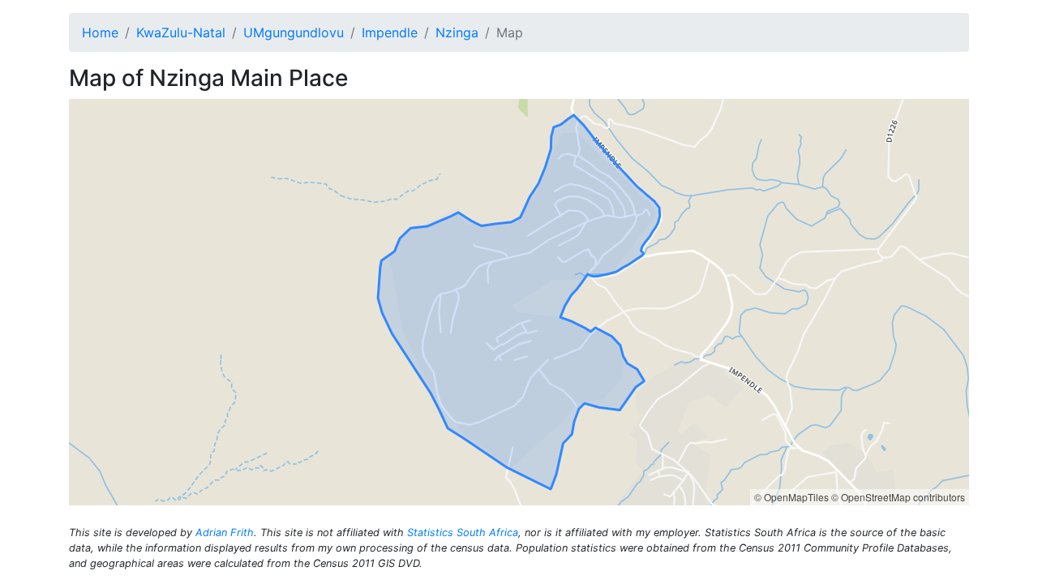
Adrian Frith (224, 532)
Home (100, 32)
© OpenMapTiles (791, 497)
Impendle (390, 32)
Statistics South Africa (462, 532)
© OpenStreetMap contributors (898, 497)
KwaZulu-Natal (180, 32)
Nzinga (456, 32)
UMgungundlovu (293, 32)
